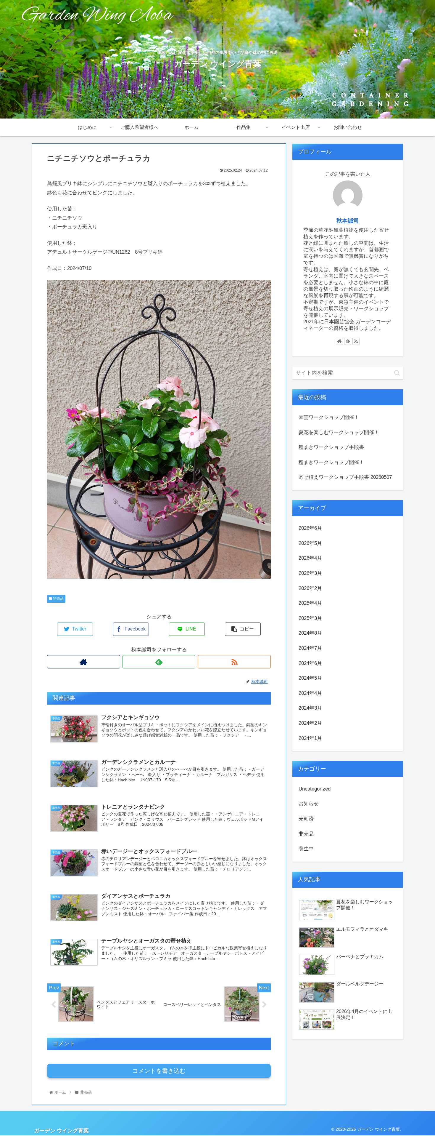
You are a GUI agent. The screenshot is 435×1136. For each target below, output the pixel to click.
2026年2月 (310, 588)
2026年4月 (310, 558)
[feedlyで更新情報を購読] (159, 661)
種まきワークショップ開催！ (331, 462)
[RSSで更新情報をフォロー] (234, 661)
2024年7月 (310, 648)
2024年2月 (310, 723)
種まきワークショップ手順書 (331, 447)
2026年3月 (310, 573)
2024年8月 (310, 633)
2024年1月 (310, 738)
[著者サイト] (83, 661)
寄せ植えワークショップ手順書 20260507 (345, 477)
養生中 (306, 849)
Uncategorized (315, 788)
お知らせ (309, 804)
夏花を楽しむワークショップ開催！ (339, 432)
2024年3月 (310, 708)
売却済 (306, 818)
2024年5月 (310, 678)
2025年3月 (310, 618)
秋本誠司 (347, 220)
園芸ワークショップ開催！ (329, 417)
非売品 (58, 598)
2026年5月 (310, 543)
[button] (397, 372)
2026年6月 (310, 528)
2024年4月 (310, 693)
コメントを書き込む (159, 1071)
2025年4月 (310, 603)
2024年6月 (310, 663)
